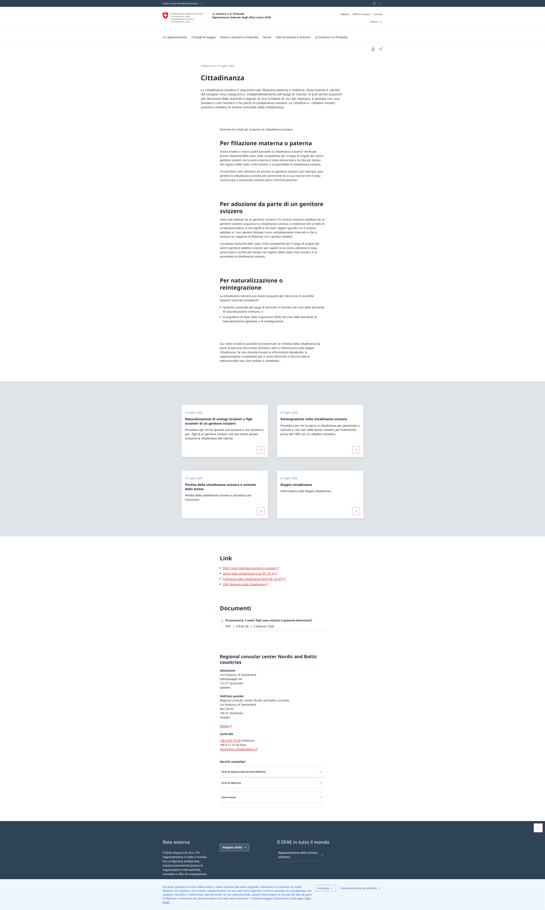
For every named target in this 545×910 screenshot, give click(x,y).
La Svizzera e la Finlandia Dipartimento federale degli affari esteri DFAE (241, 15)
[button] (174, 37)
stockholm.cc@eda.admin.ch (239, 749)
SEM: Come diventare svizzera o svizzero (249, 568)
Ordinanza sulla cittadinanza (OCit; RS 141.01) (253, 579)
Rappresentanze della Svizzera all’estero (298, 855)
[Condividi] (380, 49)
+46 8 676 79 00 (230, 740)
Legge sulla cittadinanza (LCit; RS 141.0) (248, 573)
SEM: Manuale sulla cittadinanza (244, 584)
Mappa (224, 726)
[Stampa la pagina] (373, 49)
